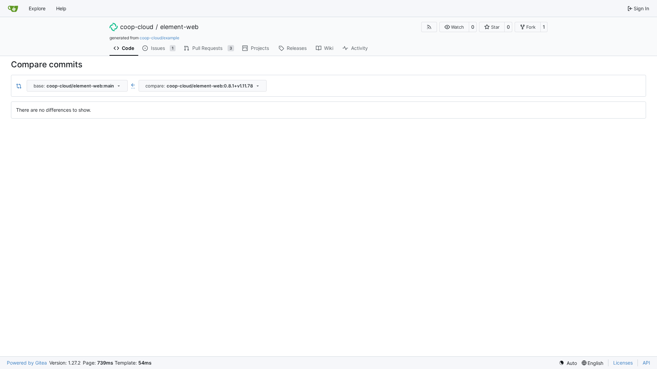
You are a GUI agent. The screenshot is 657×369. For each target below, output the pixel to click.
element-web (179, 27)
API (646, 363)
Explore (37, 8)
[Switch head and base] (19, 85)
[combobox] (77, 86)
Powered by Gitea (27, 363)
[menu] (568, 363)
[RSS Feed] (429, 27)
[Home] (13, 8)
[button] (454, 27)
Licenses (623, 363)
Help (61, 8)
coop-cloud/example (159, 37)
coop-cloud (136, 27)
